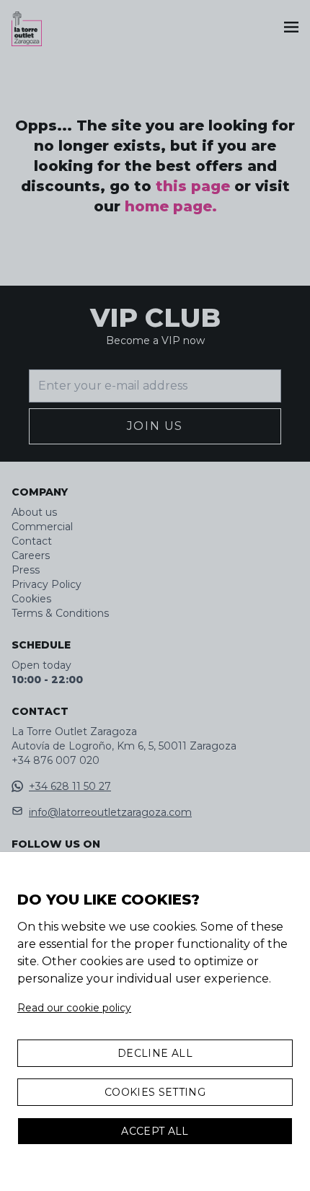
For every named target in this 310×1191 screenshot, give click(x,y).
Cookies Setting (155, 1092)
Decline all (155, 1053)
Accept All (155, 1131)
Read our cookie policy (74, 1007)
